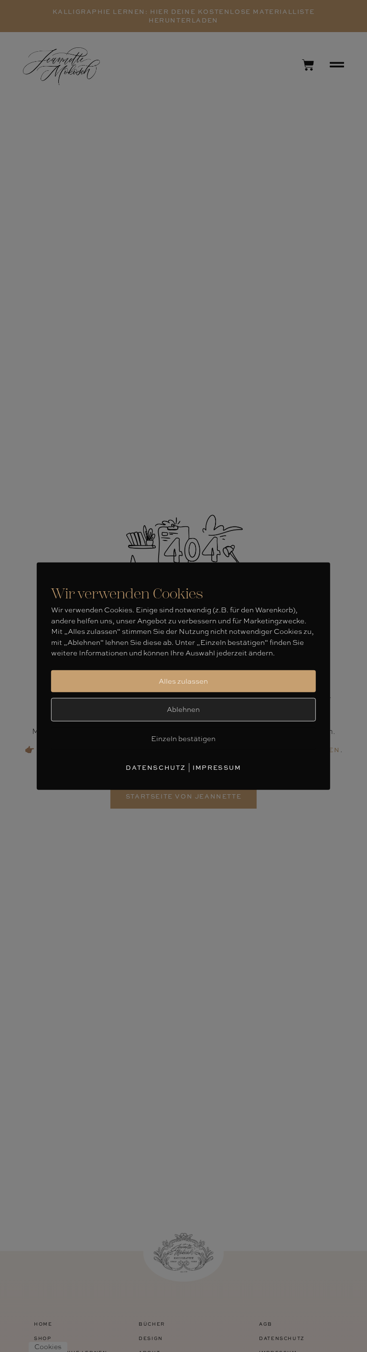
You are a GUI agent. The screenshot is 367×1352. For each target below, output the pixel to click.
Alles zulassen (183, 681)
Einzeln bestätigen (183, 739)
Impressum (217, 767)
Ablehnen (183, 709)
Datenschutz (156, 767)
